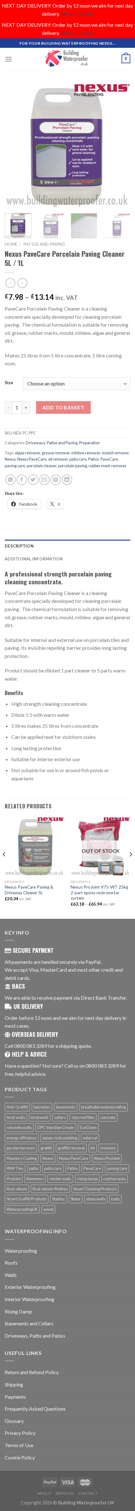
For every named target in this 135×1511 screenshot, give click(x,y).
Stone (75, 1198)
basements (65, 1106)
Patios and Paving (44, 244)
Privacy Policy (20, 1433)
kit (92, 1147)
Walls (11, 1275)
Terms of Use (19, 1445)
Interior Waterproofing (29, 1299)
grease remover (56, 452)
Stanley (58, 1198)
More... (68, 14)
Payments (15, 1397)
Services (65, 1493)
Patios (93, 459)
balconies (42, 1106)
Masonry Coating (22, 1158)
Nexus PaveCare (31, 459)
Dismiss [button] (85, 14)
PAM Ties (15, 1168)
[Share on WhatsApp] (10, 480)
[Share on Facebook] (22, 480)
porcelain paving (72, 465)
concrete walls (19, 1127)
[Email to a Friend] (44, 480)
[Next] (120, 145)
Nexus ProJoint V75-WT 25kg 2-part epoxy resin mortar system (99, 893)
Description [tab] (19, 545)
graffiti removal (71, 1147)
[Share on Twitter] (33, 480)
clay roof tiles (83, 1117)
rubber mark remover (108, 465)
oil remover (58, 459)
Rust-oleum (17, 1188)
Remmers (35, 1178)
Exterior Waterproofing (30, 1287)
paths (34, 1168)
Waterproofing (21, 1251)
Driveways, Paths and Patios (35, 1336)
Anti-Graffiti (17, 1106)
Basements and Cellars (29, 1323)
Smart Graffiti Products (26, 1198)
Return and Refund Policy (32, 1372)
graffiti (46, 1147)
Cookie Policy (20, 1457)
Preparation (89, 442)
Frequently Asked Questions (35, 1409)
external (90, 1137)
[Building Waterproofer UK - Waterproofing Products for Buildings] (67, 59)
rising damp (87, 1178)
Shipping (14, 1384)
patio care (78, 459)
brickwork (40, 1117)
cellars (60, 1117)
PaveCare (109, 459)
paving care (15, 465)
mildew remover (85, 452)
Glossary (14, 1421)
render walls (60, 1178)
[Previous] (15, 145)
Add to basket (63, 407)
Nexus (10, 459)
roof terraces (114, 1178)
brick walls (16, 1117)
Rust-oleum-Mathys (50, 1188)
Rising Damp (18, 1311)
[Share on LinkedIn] (67, 480)
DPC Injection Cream (55, 1127)
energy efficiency (22, 1137)
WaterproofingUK (22, 1209)
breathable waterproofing (103, 1106)
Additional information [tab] (34, 558)
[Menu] (8, 59)
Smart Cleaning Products (94, 1188)
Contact (87, 1493)
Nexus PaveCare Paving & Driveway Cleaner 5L (29, 890)
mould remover (115, 452)
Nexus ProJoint (107, 1158)
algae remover (27, 452)
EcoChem (88, 1127)
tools (115, 1198)
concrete (108, 1117)
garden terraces (21, 1147)
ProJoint (14, 1178)
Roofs (11, 1263)
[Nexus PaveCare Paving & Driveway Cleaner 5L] (34, 846)
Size (9, 383)
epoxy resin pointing (59, 1137)
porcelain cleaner (42, 465)
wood (48, 1209)
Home (11, 244)
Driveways (35, 442)
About (44, 1493)
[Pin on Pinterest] (56, 480)
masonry (108, 1147)
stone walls (95, 1198)
